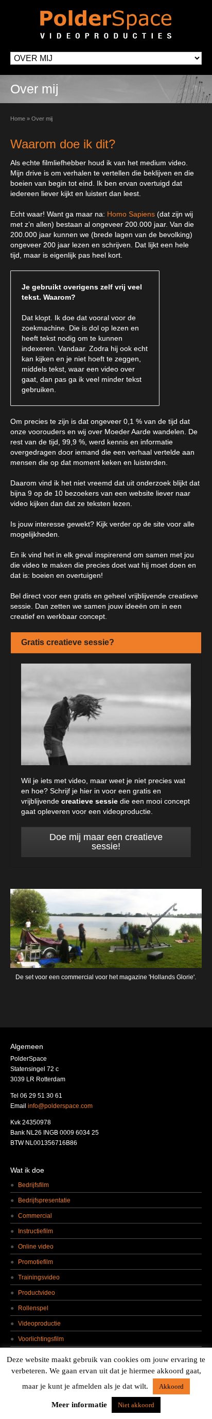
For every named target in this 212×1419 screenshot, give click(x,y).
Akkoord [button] (171, 1386)
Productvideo (36, 1292)
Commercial (35, 1215)
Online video (36, 1246)
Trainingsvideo (39, 1277)
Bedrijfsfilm (33, 1185)
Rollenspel (33, 1308)
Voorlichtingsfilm (41, 1339)
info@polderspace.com (60, 1106)
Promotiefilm (35, 1262)
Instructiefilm (35, 1231)
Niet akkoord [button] (136, 1405)
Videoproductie (39, 1323)
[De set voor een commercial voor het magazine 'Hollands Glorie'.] (105, 928)
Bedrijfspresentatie (44, 1200)
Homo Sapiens (131, 214)
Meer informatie (79, 1405)
